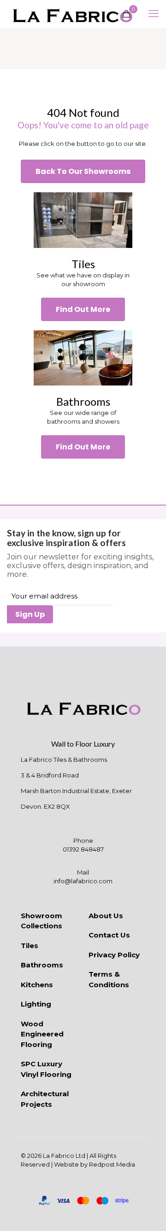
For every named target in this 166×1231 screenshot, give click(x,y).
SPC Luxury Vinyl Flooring (46, 1069)
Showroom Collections (41, 921)
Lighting (36, 1004)
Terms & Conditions (109, 979)
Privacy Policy (114, 954)
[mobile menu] (153, 14)
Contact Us (109, 935)
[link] (83, 219)
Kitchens (37, 984)
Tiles (29, 945)
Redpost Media (112, 1164)
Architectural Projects (45, 1099)
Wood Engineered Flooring (42, 1034)
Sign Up (30, 614)
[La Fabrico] (72, 13)
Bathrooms (42, 965)
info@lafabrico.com (83, 881)
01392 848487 (83, 849)
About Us (106, 915)
